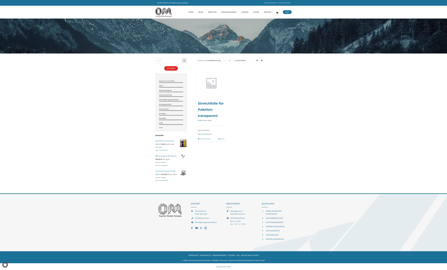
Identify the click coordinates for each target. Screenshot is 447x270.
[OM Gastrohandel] (163, 8)
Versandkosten (206, 134)
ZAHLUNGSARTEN (273, 231)
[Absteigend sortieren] (229, 60)
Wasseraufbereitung (165, 95)
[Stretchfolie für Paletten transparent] (211, 83)
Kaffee (161, 123)
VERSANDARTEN (272, 235)
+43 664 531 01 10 (202, 218)
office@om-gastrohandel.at (206, 222)
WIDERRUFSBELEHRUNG (275, 226)
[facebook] (192, 228)
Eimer (161, 127)
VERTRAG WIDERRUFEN (275, 239)
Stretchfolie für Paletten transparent (211, 109)
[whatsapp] (201, 228)
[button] (5, 265)
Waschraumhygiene (165, 90)
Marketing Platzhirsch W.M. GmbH (251, 260)
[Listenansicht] (261, 60)
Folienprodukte (164, 109)
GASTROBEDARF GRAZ (274, 218)
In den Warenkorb (205, 139)
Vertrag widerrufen (223, 267)
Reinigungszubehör (165, 104)
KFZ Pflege (162, 113)
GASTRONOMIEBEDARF (275, 222)
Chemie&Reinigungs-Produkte (169, 99)
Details (222, 139)
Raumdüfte (162, 118)
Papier (161, 85)
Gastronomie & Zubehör (167, 81)
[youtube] (196, 228)
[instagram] (205, 228)
